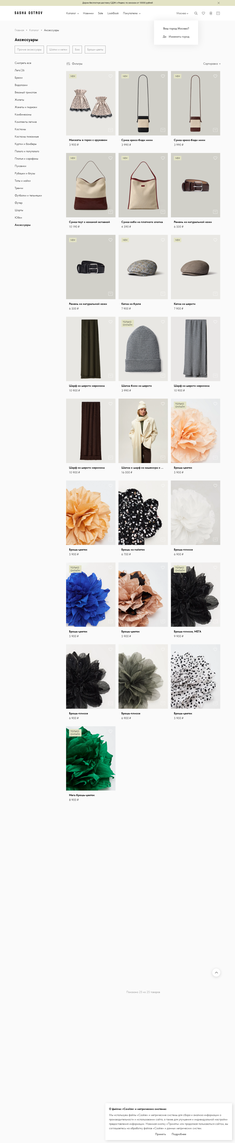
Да (164, 36)
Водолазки (21, 85)
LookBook (113, 13)
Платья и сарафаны (26, 158)
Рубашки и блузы (25, 173)
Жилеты (19, 99)
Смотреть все (23, 63)
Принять (160, 1134)
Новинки (88, 13)
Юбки (18, 217)
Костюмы (20, 129)
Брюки (19, 77)
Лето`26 (19, 70)
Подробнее (179, 1134)
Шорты (19, 210)
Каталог (71, 13)
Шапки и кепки (58, 49)
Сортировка (210, 63)
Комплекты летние (26, 122)
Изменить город (179, 36)
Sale (100, 13)
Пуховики (20, 166)
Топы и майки (23, 180)
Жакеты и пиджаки (26, 107)
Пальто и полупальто (27, 151)
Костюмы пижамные (27, 136)
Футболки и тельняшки (28, 195)
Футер (18, 202)
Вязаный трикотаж (26, 92)
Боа (77, 49)
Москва (181, 13)
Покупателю (130, 13)
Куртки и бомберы (26, 144)
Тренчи (19, 188)
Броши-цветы (95, 49)
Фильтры (77, 63)
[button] (110, 103)
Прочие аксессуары (29, 49)
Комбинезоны (23, 114)
